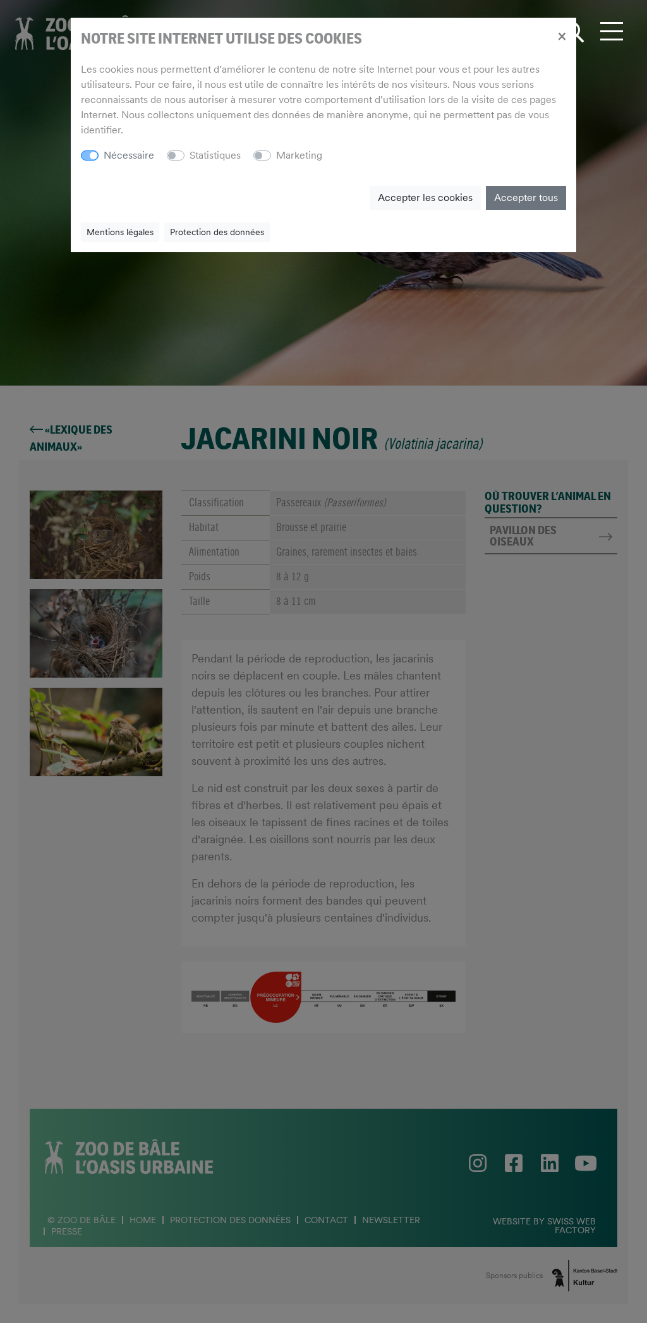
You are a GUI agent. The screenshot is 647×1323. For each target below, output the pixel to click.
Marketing (299, 155)
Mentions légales (120, 232)
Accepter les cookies (425, 198)
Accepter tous (526, 198)
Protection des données (217, 232)
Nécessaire (129, 155)
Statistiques (215, 155)
